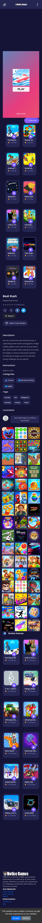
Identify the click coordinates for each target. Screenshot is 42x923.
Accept (16, 918)
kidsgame (25, 397)
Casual (10, 380)
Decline (26, 918)
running (7, 402)
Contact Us (7, 902)
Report (11, 316)
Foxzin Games (8, 892)
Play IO (5, 896)
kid (16, 397)
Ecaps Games (8, 894)
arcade (7, 397)
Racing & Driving (27, 380)
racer (26, 402)
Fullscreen (33, 120)
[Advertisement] (21, 30)
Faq (4, 904)
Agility (10, 386)
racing (17, 402)
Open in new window (17, 323)
